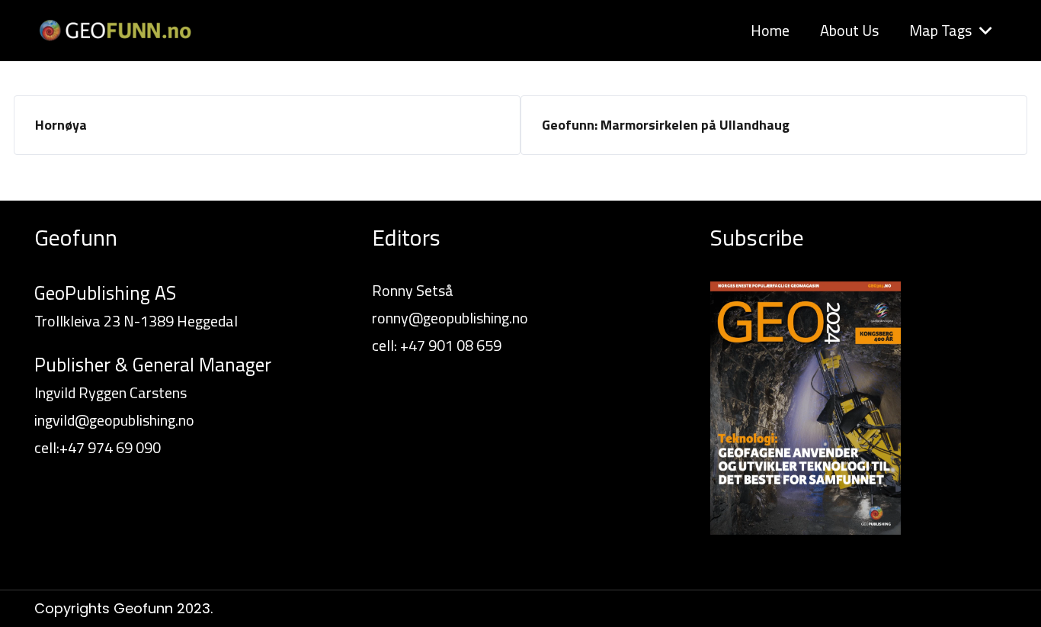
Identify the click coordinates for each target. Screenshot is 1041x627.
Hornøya (61, 124)
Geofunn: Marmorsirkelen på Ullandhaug (666, 124)
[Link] (114, 30)
